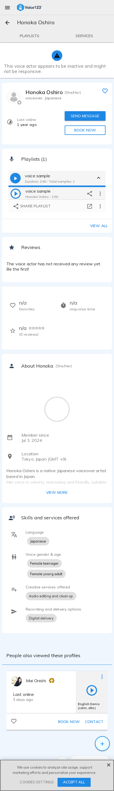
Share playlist (35, 206)
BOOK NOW (85, 130)
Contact (94, 721)
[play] (16, 193)
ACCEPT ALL (74, 782)
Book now (69, 721)
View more (57, 492)
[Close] (108, 765)
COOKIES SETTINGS (37, 782)
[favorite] (105, 90)
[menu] (7, 7)
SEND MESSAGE (85, 116)
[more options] (100, 193)
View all (99, 225)
